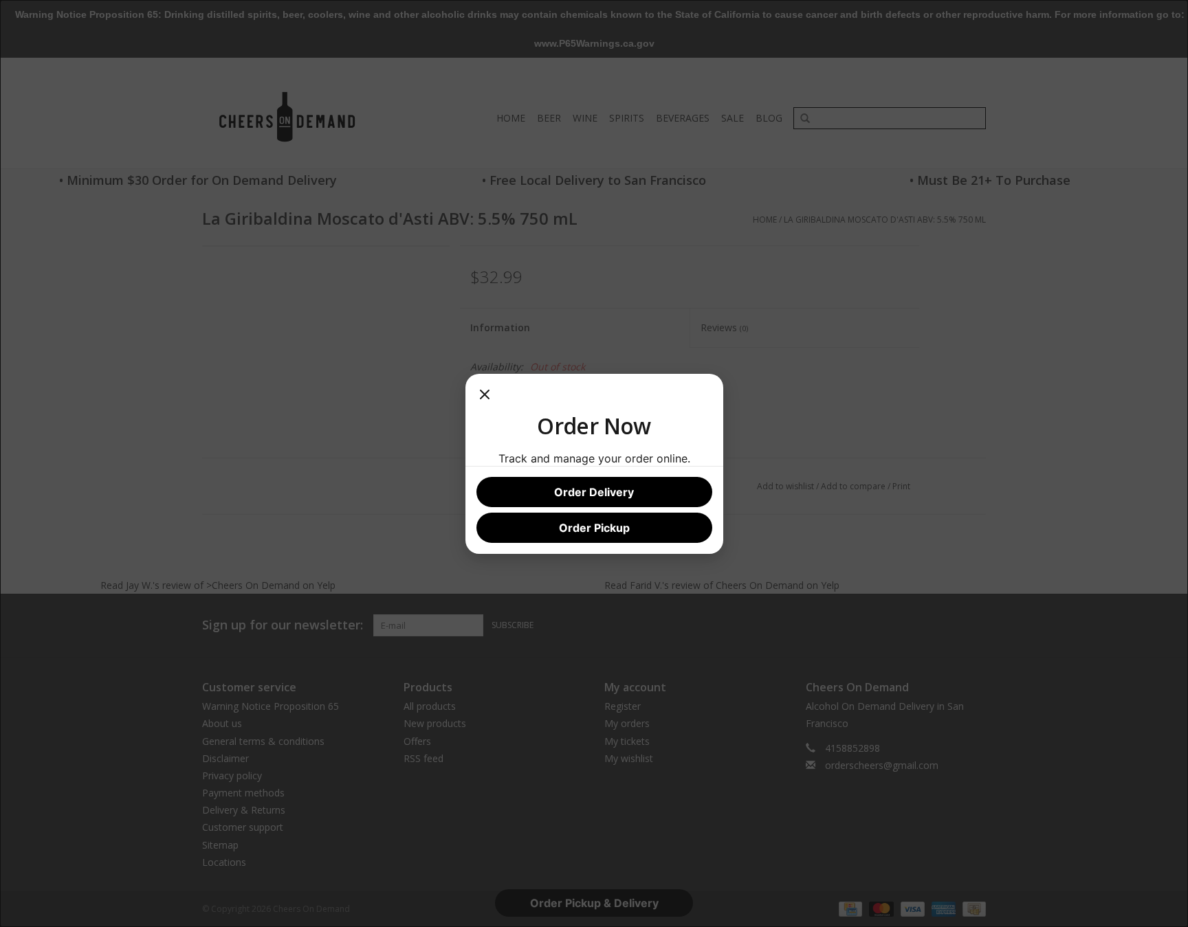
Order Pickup (594, 528)
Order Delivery (594, 492)
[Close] (484, 398)
